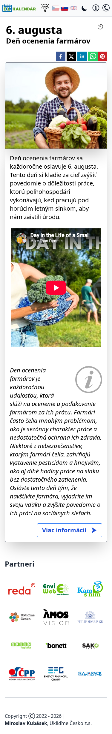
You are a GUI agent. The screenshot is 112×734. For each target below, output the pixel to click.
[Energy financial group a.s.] (55, 673)
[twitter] (71, 56)
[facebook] (60, 56)
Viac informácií (64, 530)
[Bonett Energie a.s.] (55, 645)
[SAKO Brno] (90, 645)
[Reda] (21, 588)
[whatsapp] (93, 56)
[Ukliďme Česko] (21, 616)
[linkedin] (82, 56)
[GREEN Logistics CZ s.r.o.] (21, 645)
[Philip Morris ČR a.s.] (90, 616)
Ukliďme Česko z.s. (71, 723)
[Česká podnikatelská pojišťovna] (21, 673)
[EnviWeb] (55, 588)
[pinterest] (102, 56)
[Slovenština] (64, 8)
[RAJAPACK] (90, 673)
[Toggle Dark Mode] (84, 8)
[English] (73, 8)
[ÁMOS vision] (55, 616)
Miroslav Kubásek (26, 723)
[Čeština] (55, 8)
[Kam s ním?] (90, 588)
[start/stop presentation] (100, 26)
